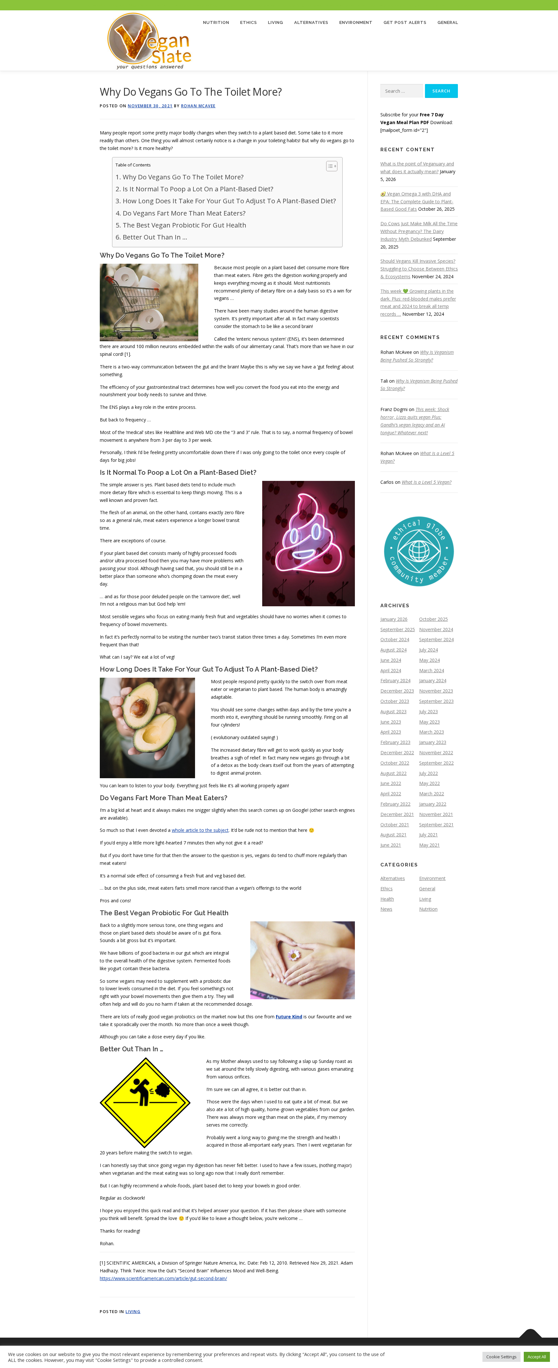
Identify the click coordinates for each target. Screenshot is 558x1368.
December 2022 (397, 752)
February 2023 (395, 742)
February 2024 (395, 680)
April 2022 (390, 793)
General (448, 22)
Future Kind (289, 1016)
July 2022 (428, 773)
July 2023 (428, 711)
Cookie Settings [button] (501, 1357)
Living (275, 22)
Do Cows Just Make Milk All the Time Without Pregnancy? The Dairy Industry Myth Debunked (419, 231)
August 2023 (393, 711)
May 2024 (429, 660)
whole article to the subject (200, 830)
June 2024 (390, 660)
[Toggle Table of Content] (328, 166)
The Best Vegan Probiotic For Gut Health (184, 224)
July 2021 (428, 835)
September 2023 (436, 701)
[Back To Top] (530, 1337)
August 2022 (393, 773)
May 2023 (429, 722)
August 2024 (393, 650)
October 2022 (394, 763)
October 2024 (394, 639)
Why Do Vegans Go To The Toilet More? (183, 176)
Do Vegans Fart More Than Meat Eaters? (184, 212)
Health (387, 899)
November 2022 (436, 752)
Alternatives (311, 22)
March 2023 (431, 732)
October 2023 (394, 701)
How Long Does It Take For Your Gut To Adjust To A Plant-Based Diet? (229, 200)
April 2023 (390, 732)
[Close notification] (548, 5)
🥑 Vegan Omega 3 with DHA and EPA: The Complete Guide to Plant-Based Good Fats (416, 201)
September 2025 (397, 629)
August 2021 (393, 835)
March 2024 (431, 670)
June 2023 (390, 722)
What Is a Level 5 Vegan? (426, 482)
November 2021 (436, 814)
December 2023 (397, 691)
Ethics (248, 22)
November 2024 (436, 629)
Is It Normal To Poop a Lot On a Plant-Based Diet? (198, 188)
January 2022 (432, 804)
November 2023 (436, 691)
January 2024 (432, 680)
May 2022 (429, 783)
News (386, 909)
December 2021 (397, 814)
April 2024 (390, 670)
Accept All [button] (537, 1357)
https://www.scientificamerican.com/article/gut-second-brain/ (163, 1278)
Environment (356, 22)
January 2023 (432, 742)
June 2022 (390, 783)
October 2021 (394, 825)
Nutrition (216, 22)
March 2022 (431, 793)
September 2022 (436, 763)
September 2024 (436, 639)
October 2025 (433, 619)
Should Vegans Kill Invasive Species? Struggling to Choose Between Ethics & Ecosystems (419, 269)
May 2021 (429, 845)
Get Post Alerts (405, 22)
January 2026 (394, 619)
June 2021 (390, 845)
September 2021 (436, 825)
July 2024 (428, 650)
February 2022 (395, 804)
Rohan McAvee (198, 106)
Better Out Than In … (155, 236)
